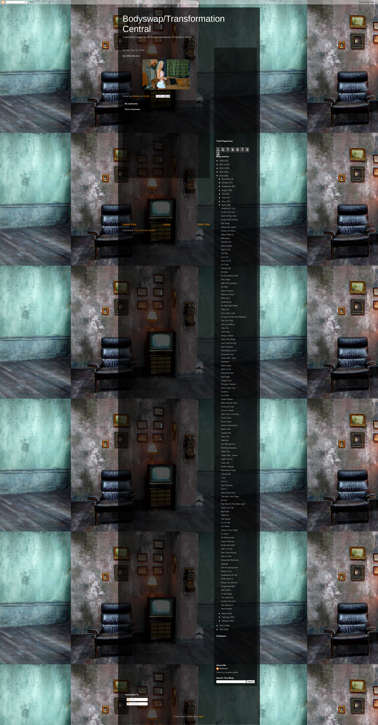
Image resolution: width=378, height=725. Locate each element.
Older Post (203, 224)
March (225, 613)
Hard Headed (226, 609)
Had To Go (225, 249)
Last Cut (224, 257)
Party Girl (225, 437)
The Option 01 (227, 597)
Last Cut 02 (226, 261)
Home (166, 224)
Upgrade (224, 564)
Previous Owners (228, 384)
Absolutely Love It (229, 350)
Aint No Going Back (229, 567)
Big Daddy (225, 377)
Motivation (225, 298)
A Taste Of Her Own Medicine (233, 317)
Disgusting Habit (228, 586)
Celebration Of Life (229, 575)
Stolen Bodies (227, 399)
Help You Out (226, 549)
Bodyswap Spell (228, 545)
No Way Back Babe (229, 306)
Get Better (225, 526)
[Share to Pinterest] (168, 96)
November (226, 179)
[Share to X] (162, 96)
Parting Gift (226, 268)
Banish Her (225, 429)
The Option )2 (227, 605)
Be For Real (226, 422)
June (224, 197)
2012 (221, 629)
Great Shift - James (229, 455)
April (224, 205)
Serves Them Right (229, 530)
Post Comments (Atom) (145, 230)
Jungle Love (226, 380)
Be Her (224, 500)
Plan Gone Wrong (228, 553)
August (225, 190)
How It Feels (226, 556)
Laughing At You (228, 208)
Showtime (225, 362)
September (227, 186)
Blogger (200, 716)
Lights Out (225, 451)
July (224, 194)
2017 (221, 164)
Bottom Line (226, 571)
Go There (225, 395)
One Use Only (227, 320)
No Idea (224, 272)
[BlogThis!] (160, 96)
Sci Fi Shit (225, 523)
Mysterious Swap (228, 470)
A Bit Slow (225, 332)
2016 (221, 168)
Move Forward (227, 291)
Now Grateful (226, 246)
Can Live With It (228, 324)
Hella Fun (225, 515)
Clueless (224, 392)
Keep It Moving (227, 541)
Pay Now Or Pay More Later (233, 504)
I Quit (223, 478)
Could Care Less (228, 212)
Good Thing (226, 418)
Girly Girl (225, 328)
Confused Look (227, 407)
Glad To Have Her (228, 216)
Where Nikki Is (227, 235)
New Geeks (226, 590)
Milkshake (225, 238)
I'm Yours (225, 264)
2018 (221, 161)
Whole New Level (228, 227)
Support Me (226, 433)
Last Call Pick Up (228, 343)
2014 (221, 176)
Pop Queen (226, 519)
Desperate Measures (230, 560)
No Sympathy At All (229, 276)
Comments (134, 704)
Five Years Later (228, 313)
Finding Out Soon (228, 601)
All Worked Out (227, 537)
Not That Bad (226, 485)
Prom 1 (224, 481)
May (224, 201)
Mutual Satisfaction (229, 425)
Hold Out (225, 440)
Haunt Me (225, 463)
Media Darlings (227, 466)
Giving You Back (228, 231)
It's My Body (226, 594)
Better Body (226, 365)
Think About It (227, 579)
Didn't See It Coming (230, 414)
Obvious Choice (228, 294)
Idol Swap (225, 223)
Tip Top (224, 253)
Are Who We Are (228, 444)
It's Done (225, 534)
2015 (221, 172)
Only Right (225, 279)
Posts (132, 699)
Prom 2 (224, 489)
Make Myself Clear (229, 403)
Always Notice (227, 336)
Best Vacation (227, 347)
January (225, 621)
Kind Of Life (226, 242)
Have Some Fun (228, 493)
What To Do (226, 369)
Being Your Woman (229, 583)
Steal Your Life (227, 508)
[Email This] (157, 96)
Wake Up (225, 309)
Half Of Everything (229, 283)
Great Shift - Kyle (228, 358)
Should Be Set (227, 373)
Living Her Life (227, 354)
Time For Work (227, 410)
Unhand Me (226, 474)
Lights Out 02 (227, 459)
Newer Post (129, 224)
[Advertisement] (166, 200)
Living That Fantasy (229, 219)
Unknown (223, 668)
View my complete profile (227, 672)
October (225, 183)
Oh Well (224, 287)
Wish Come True (228, 388)
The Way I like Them (230, 496)
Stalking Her (226, 302)
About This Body (228, 339)
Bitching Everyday (229, 448)
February (226, 617)
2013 (221, 625)
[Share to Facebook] (165, 96)
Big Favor (225, 511)
